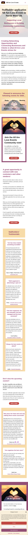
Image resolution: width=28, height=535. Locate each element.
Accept (14, 523)
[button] (26, 512)
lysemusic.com (14, 274)
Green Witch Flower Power (14, 474)
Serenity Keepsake (15, 369)
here (15, 505)
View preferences (14, 530)
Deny (14, 526)
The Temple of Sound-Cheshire (14, 443)
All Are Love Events (12, 2)
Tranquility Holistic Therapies (14, 337)
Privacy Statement (16, 533)
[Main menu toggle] (25, 2)
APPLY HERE (14, 32)
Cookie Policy (10, 533)
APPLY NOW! (14, 158)
